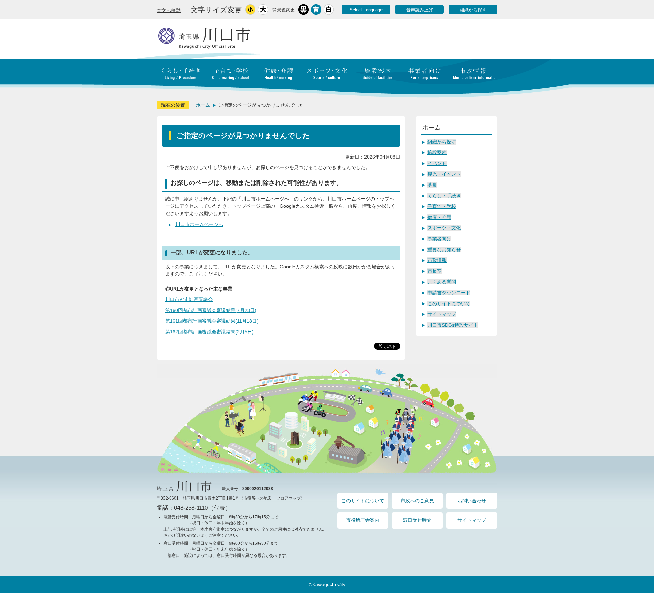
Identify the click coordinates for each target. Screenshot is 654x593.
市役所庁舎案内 (362, 520)
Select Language (366, 9)
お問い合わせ (471, 500)
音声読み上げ (419, 9)
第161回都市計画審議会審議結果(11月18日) (212, 321)
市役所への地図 (257, 498)
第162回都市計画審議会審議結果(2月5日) (209, 332)
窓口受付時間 (417, 520)
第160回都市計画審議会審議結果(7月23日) (210, 310)
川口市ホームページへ (199, 224)
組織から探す (473, 9)
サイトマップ (471, 520)
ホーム (203, 105)
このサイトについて (362, 500)
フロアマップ (288, 498)
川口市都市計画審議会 (189, 299)
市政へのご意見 (417, 500)
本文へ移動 (169, 10)
